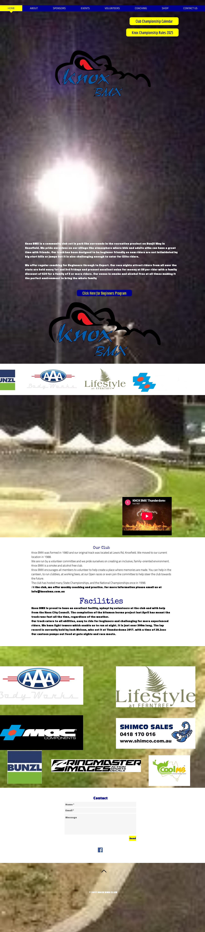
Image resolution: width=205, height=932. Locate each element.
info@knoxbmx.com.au (48, 591)
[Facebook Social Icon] (100, 850)
